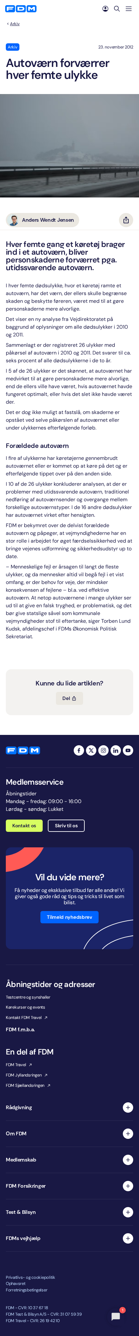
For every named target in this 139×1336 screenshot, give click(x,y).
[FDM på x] (91, 750)
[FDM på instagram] (103, 750)
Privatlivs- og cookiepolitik (30, 1277)
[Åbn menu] (128, 9)
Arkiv (15, 24)
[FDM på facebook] (79, 750)
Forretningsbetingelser (26, 1290)
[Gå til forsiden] (21, 8)
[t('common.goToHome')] (23, 750)
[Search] (117, 9)
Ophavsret (16, 1283)
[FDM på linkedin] (116, 750)
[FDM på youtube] (128, 750)
